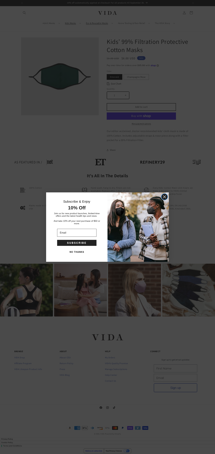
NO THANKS (77, 251)
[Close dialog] (164, 197)
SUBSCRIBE (77, 243)
